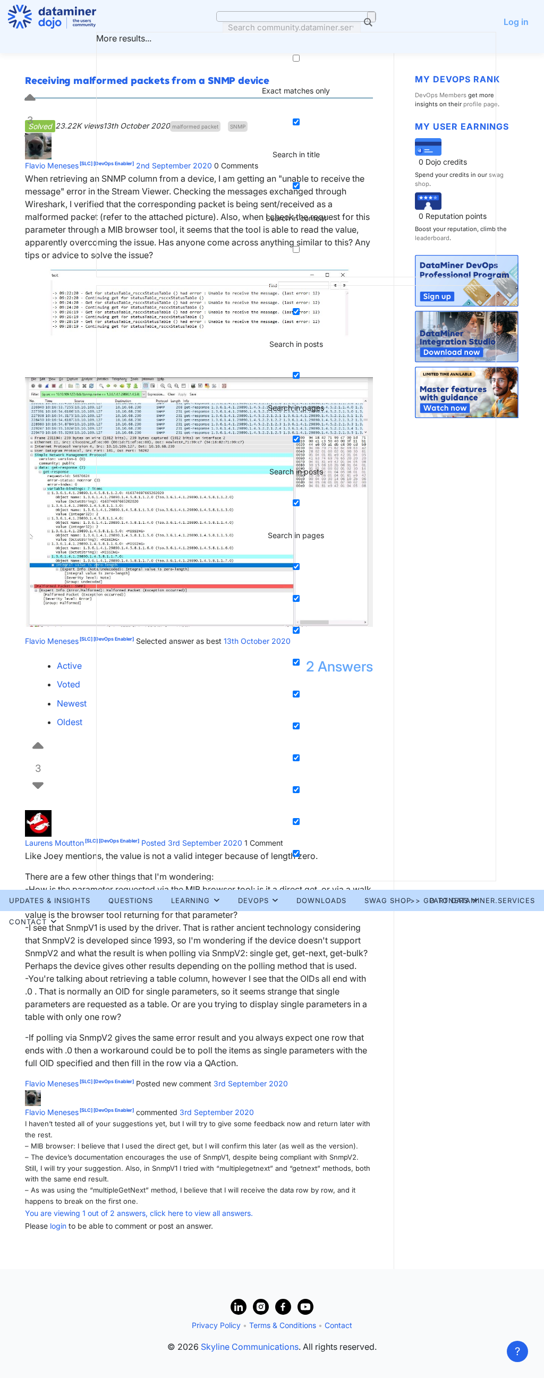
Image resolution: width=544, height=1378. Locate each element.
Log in (516, 21)
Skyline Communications (250, 1346)
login (58, 1225)
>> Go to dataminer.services (472, 900)
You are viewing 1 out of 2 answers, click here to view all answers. (139, 1213)
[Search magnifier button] (371, 17)
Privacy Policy (216, 1325)
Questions (130, 900)
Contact (28, 921)
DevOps (253, 900)
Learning (190, 900)
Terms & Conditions (282, 1325)
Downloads (321, 900)
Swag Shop (387, 900)
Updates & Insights (49, 900)
